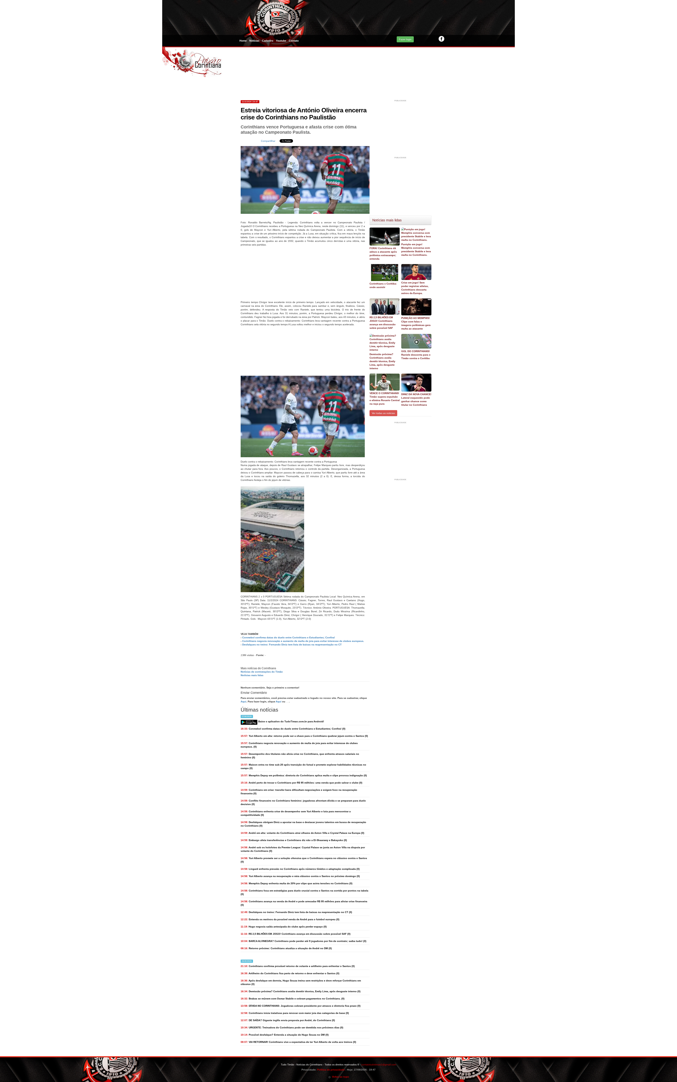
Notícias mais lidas (252, 675)
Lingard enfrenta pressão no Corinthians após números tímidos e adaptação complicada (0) (300, 869)
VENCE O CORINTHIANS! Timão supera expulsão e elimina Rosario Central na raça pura (385, 398)
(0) (293, 728)
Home (243, 40)
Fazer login (405, 39)
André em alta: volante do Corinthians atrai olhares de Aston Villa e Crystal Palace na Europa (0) (302, 833)
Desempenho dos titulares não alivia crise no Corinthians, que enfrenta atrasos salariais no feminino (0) (300, 755)
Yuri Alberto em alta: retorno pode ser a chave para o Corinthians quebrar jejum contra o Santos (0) (304, 736)
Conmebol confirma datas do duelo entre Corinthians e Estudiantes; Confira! (288, 637)
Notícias (254, 40)
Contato (294, 40)
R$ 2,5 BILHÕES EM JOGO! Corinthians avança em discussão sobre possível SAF (383, 322)
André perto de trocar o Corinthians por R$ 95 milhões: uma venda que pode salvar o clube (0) (301, 782)
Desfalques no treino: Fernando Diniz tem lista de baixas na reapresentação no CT (292, 644)
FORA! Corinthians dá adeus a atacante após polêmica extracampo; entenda (383, 253)
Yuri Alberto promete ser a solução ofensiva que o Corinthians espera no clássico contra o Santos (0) (304, 860)
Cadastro (267, 40)
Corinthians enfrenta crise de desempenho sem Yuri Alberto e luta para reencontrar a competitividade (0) (296, 813)
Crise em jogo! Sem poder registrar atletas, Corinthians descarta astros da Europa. (415, 288)
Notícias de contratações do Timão (262, 671)
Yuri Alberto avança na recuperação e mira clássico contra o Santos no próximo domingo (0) (300, 876)
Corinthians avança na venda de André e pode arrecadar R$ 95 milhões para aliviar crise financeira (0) (304, 903)
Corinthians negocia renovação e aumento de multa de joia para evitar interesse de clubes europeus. (303, 641)
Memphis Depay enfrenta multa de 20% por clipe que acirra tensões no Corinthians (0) (296, 883)
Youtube (281, 40)
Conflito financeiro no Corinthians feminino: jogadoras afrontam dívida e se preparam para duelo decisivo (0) (303, 802)
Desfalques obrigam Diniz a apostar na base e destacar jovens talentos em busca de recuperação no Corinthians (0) (303, 824)
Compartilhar (268, 141)
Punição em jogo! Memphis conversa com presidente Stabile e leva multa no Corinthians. (416, 249)
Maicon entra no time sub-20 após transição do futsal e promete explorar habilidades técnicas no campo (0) (303, 766)
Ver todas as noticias (383, 413)
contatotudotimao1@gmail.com (378, 1064)
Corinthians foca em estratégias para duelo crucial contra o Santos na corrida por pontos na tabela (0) (304, 892)
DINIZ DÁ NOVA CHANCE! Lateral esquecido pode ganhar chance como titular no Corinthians (416, 399)
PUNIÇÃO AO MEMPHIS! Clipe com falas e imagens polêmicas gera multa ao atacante (416, 323)
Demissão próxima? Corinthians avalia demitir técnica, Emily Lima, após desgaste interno (382, 361)
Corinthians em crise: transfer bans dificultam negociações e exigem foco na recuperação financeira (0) (299, 791)
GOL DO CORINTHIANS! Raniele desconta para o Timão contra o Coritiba (416, 355)
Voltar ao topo (340, 1076)
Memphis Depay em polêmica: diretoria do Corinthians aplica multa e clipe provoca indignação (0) (304, 775)
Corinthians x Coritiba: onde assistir (383, 285)
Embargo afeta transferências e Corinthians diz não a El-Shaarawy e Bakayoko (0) (294, 840)
